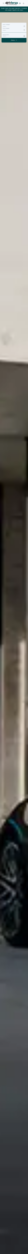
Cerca (14, 40)
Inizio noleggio (6, 24)
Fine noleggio (6, 28)
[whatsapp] (20, 3)
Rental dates (6, 34)
